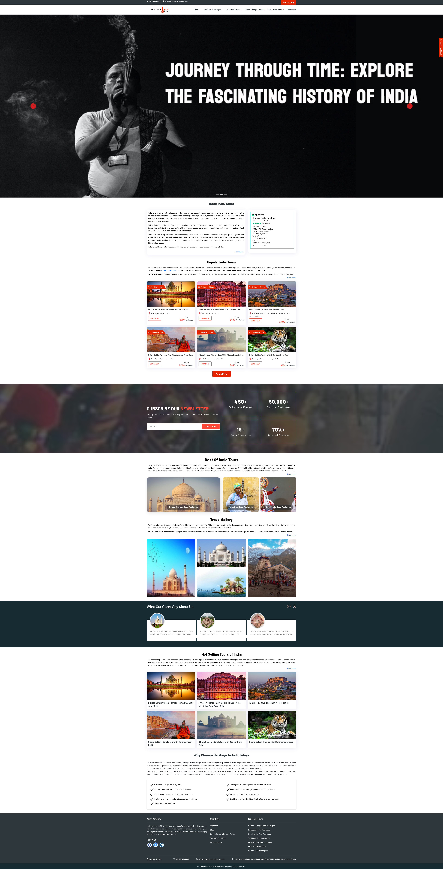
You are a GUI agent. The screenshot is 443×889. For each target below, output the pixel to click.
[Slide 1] (217, 194)
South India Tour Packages (278, 507)
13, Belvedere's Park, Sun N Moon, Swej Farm (265, 859)
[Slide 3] (225, 194)
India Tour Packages (212, 9)
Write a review (268, 246)
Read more (239, 252)
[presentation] (288, 606)
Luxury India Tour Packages (260, 842)
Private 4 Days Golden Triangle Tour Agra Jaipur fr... (170, 309)
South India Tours (274, 9)
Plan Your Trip (288, 2)
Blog (212, 830)
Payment (214, 826)
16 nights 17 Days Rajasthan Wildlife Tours (266, 309)
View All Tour (221, 374)
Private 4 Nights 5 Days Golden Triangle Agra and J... (221, 309)
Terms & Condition (218, 838)
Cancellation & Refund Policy (222, 834)
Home (197, 9)
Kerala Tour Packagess (258, 850)
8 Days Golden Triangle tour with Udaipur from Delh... (221, 355)
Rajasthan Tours (232, 9)
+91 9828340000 (182, 859)
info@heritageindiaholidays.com (211, 859)
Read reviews (257, 246)
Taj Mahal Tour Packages (258, 838)
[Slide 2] (221, 194)
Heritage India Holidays (220, 866)
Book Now (154, 318)
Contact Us (291, 9)
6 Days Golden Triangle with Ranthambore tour (269, 355)
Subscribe (210, 426)
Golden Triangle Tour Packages (183, 507)
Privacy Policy (216, 842)
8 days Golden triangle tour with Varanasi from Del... (170, 355)
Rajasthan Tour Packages (241, 507)
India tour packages (168, 270)
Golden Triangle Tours (253, 9)
